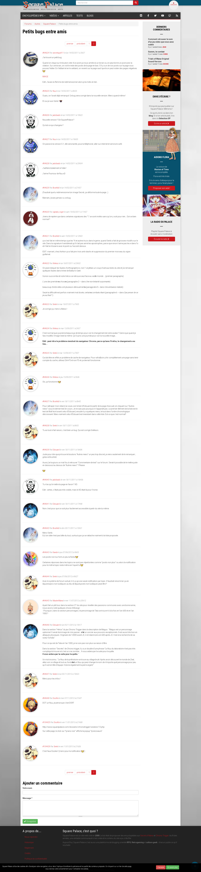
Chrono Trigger (162, 835)
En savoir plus (173, 867)
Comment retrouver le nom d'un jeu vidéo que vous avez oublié (161, 42)
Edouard (56, 450)
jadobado (56, 115)
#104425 (46, 722)
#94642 (46, 528)
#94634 (46, 328)
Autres (37, 24)
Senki (55, 304)
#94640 (46, 480)
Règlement (29, 848)
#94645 (46, 601)
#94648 (46, 698)
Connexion (174, 4)
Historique (29, 842)
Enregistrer (31, 821)
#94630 (46, 212)
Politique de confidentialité (36, 859)
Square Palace (49, 24)
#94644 (46, 576)
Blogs (90, 15)
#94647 (46, 674)
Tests (79, 15)
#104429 (46, 746)
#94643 (46, 552)
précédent (81, 44)
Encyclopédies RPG (33, 15)
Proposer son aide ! (161, 188)
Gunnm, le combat (156, 52)
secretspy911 (58, 53)
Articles (67, 15)
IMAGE (45, 76)
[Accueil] (47, 5)
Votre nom (27, 788)
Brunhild (56, 188)
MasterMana (58, 601)
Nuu (54, 91)
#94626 (46, 115)
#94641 (46, 504)
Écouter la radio (161, 239)
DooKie (56, 698)
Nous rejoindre (31, 837)
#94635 (46, 353)
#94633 (46, 304)
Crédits (28, 853)
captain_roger (58, 212)
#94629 (46, 188)
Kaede (55, 552)
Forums (28, 24)
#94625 (46, 91)
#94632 (46, 263)
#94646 (46, 625)
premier (70, 44)
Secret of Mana (146, 835)
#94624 (46, 53)
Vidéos (53, 15)
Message (27, 798)
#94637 (46, 401)
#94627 (46, 139)
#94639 (46, 450)
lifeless (55, 263)
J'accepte (161, 867)
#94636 (46, 377)
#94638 (46, 425)
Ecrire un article (161, 123)
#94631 (46, 236)
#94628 (46, 163)
